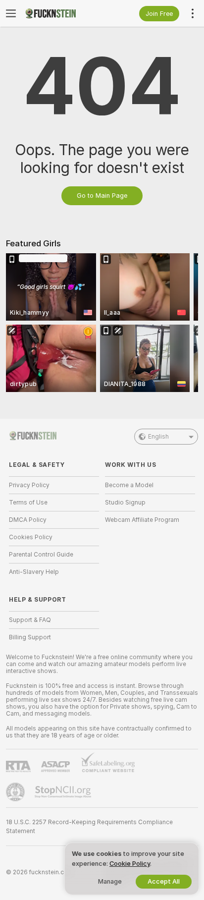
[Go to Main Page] (62, 13)
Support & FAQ (30, 620)
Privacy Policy (29, 485)
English (158, 436)
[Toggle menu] (11, 13)
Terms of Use (28, 502)
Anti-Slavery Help (34, 571)
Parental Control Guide (41, 554)
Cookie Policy (129, 863)
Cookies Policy (30, 537)
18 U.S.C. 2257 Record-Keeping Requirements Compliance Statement (89, 827)
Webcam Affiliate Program (142, 519)
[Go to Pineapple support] (16, 792)
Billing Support (30, 637)
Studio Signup (125, 502)
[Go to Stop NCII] (64, 792)
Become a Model (129, 485)
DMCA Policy (28, 519)
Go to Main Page (102, 195)
